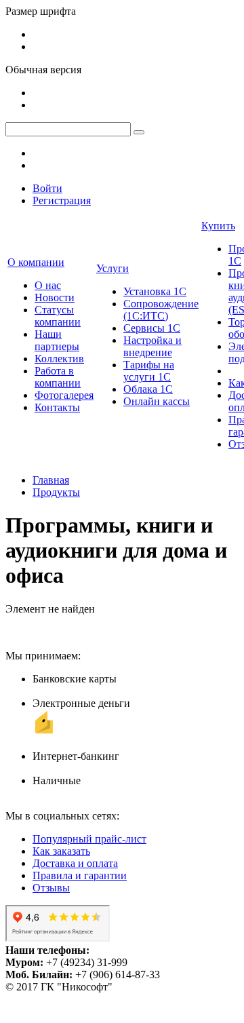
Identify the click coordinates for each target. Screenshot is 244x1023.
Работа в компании (58, 377)
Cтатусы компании (58, 316)
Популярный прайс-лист (89, 839)
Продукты (56, 492)
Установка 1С (154, 291)
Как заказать (61, 851)
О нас (48, 285)
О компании (35, 262)
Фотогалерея (64, 395)
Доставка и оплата (75, 863)
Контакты (57, 407)
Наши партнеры (57, 340)
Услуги (112, 268)
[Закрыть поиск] (139, 132)
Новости (55, 297)
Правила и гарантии (80, 875)
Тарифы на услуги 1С (148, 371)
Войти (47, 188)
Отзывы (51, 887)
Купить (218, 225)
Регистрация (62, 200)
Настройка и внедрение (152, 346)
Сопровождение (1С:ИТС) (161, 310)
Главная (51, 480)
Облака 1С (148, 389)
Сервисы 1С (151, 328)
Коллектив (59, 358)
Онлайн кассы (156, 401)
